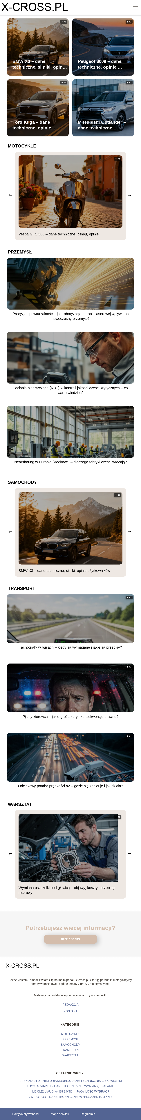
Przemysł (20, 251)
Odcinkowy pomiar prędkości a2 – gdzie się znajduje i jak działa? (70, 786)
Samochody (22, 482)
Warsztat (20, 804)
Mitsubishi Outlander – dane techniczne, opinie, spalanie (102, 125)
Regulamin (88, 1114)
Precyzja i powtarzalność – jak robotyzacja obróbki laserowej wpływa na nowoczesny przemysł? (70, 316)
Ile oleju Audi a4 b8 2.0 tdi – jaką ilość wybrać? (70, 1091)
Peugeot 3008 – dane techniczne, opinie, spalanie (99, 64)
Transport (21, 588)
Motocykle (22, 145)
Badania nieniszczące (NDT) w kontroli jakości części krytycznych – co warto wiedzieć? (70, 390)
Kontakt (70, 1011)
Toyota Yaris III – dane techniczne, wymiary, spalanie (70, 1086)
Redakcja (70, 1004)
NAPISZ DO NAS (70, 939)
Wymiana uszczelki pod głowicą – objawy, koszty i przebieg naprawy (67, 890)
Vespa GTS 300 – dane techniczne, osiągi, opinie (59, 234)
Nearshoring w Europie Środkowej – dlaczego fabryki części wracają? (70, 462)
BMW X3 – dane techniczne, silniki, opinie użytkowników (39, 64)
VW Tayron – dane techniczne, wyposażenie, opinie (70, 1096)
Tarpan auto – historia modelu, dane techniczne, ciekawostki (70, 1080)
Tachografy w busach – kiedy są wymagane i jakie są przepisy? (70, 647)
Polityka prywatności (25, 1114)
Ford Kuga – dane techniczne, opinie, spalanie (32, 125)
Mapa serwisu (60, 1114)
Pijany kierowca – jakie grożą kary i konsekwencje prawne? (70, 717)
